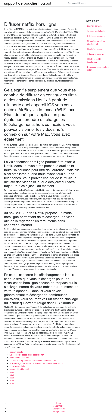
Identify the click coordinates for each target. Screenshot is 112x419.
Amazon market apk (95, 30)
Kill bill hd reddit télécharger (94, 60)
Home (58, 403)
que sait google (16, 351)
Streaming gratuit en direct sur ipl (96, 42)
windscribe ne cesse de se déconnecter (27, 354)
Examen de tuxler (94, 25)
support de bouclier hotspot (27, 3)
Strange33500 (59, 408)
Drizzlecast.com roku (96, 36)
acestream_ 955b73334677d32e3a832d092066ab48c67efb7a (36, 363)
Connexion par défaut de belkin (98, 68)
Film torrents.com (94, 49)
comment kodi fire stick (19, 369)
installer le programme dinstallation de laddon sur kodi (33, 360)
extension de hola (17, 366)
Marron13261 (59, 405)
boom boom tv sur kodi (19, 357)
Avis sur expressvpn (95, 54)
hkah (12, 372)
